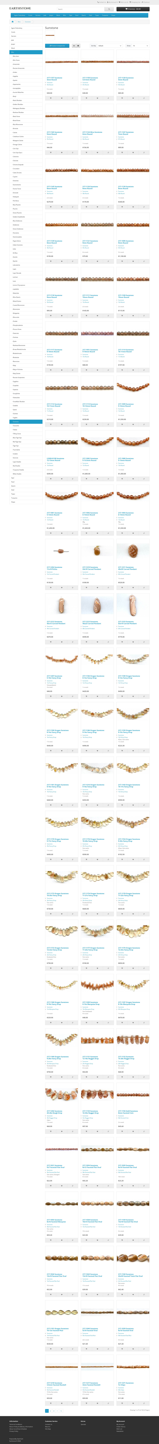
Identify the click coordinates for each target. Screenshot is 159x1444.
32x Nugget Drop (88, 1118)
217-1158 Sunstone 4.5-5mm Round (90, 79)
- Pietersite (15, 333)
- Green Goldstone (17, 229)
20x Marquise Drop (124, 1009)
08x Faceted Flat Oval (89, 1172)
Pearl (76, 15)
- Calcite (14, 132)
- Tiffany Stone (16, 434)
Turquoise (105, 15)
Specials (83, 1424)
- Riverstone (15, 361)
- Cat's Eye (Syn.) (16, 152)
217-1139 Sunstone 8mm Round (54, 242)
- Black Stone (15, 116)
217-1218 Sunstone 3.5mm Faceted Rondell (56, 1384)
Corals (30, 15)
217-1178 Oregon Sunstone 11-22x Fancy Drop (129, 894)
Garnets (37, 15)
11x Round (121, 357)
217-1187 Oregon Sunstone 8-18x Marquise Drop (129, 1003)
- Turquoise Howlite (17, 470)
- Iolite (13, 249)
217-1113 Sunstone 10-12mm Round (90, 405)
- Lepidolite (15, 289)
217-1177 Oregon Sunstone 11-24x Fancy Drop (93, 949)
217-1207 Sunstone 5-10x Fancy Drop (54, 677)
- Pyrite (13, 341)
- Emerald (14, 193)
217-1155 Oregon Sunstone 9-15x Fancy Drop (129, 731)
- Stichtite (14, 414)
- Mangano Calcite (17, 140)
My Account (120, 1424)
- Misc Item (15, 56)
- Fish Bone (15, 201)
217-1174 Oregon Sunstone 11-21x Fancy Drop (93, 894)
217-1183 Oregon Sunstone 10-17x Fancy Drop (129, 786)
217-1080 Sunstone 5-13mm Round (126, 459)
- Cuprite (14, 177)
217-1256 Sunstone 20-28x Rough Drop (54, 1112)
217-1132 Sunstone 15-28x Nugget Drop (126, 1058)
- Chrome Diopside (17, 165)
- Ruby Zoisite (15, 373)
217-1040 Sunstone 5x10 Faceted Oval (90, 1329)
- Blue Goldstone (16, 221)
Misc (64, 15)
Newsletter (120, 1431)
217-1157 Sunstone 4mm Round (54, 79)
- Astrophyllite (16, 88)
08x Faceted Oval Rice (124, 1335)
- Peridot (14, 321)
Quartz (84, 15)
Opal (70, 15)
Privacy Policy (13, 1431)
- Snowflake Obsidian (18, 401)
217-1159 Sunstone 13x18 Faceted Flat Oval (128, 1221)
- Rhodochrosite (16, 353)
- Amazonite (15, 64)
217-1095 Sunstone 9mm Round (126, 242)
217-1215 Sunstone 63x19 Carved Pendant (127, 622)
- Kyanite (14, 261)
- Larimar (14, 277)
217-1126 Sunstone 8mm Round (90, 187)
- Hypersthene (16, 241)
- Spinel (14, 410)
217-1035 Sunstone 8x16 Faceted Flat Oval (127, 1166)
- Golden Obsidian (17, 104)
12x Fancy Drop (51, 683)
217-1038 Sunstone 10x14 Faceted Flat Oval (92, 1221)
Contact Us (102, 2)
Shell (90, 15)
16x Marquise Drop (88, 1009)
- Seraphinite (15, 393)
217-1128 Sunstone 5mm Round (126, 79)
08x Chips (121, 1390)
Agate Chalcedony (19, 15)
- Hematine (15, 233)
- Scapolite (14, 385)
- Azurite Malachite (17, 92)
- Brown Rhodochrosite (18, 349)
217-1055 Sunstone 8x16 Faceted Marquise (56, 1221)
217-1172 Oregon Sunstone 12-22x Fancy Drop (58, 949)
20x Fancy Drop (51, 846)
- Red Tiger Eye (16, 442)
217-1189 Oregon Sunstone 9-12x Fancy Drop (129, 677)
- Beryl (13, 96)
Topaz (97, 15)
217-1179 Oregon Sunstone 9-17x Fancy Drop (58, 840)
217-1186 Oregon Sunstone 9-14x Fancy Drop (93, 731)
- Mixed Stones (16, 301)
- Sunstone (15, 422)
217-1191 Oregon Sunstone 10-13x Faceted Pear (58, 1329)
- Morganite (15, 313)
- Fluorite (14, 209)
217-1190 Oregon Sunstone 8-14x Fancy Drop (58, 731)
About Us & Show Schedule (18, 1429)
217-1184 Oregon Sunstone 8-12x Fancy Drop (93, 677)
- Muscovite (15, 317)
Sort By (93, 46)
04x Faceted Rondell (53, 1390)
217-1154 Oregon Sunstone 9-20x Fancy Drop (129, 840)
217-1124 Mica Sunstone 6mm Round (92, 133)
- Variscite (14, 458)
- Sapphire (14, 381)
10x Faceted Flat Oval (89, 1227)
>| (61, 1411)
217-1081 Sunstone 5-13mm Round (54, 514)
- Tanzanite (15, 426)
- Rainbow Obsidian (17, 112)
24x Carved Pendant (89, 574)
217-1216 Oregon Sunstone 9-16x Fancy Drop (93, 786)
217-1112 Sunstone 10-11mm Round (54, 405)
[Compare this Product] (72, 98)
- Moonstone (15, 309)
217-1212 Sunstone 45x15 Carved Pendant (56, 622)
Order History (120, 1427)
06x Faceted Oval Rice (89, 1335)
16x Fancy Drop (51, 737)
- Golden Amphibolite (18, 217)
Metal (58, 15)
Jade (45, 15)
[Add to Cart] (50, 98)
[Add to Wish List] (61, 98)
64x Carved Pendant (124, 628)
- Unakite (14, 454)
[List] (74, 46)
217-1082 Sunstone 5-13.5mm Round (90, 459)
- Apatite (14, 80)
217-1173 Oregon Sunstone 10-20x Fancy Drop (58, 894)
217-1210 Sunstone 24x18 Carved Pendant (92, 568)
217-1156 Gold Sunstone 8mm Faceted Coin (128, 1112)
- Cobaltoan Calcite (17, 136)
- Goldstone (15, 225)
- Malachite (15, 293)
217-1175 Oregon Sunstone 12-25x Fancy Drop (129, 949)
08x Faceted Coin (123, 1118)
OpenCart (20, 1439)
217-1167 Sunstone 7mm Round (126, 133)
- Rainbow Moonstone (18, 345)
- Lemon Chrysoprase (18, 285)
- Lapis (13, 269)
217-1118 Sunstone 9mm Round (54, 296)
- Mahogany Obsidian (18, 108)
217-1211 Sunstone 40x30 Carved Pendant (127, 568)
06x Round (86, 139)
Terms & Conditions (15, 1424)
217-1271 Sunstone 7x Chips (126, 1384)
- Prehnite (14, 337)
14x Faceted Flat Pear (53, 1335)
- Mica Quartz (15, 297)
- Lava (13, 281)
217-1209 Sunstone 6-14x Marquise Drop (91, 1003)
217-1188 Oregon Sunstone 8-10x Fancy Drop (58, 1003)
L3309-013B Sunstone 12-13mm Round (55, 459)
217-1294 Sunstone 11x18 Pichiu (54, 568)
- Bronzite (14, 128)
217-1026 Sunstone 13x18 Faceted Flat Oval (56, 1275)
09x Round (86, 248)
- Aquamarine (15, 84)
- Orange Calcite (16, 144)
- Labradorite (15, 265)
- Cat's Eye (14, 148)
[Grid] (78, 46)
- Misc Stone (15, 60)
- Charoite (14, 161)
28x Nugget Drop (123, 1064)
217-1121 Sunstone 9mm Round (90, 242)
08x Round (50, 193)
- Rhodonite (15, 357)
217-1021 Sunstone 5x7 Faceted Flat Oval (55, 1166)
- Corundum (15, 169)
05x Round (86, 85)
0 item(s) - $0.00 (134, 9)
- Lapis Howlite (16, 462)
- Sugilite (14, 418)
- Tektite (14, 430)
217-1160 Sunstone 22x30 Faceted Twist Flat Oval (130, 1275)
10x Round (86, 302)
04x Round (50, 85)
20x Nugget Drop (88, 1064)
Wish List (119, 1429)
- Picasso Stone (16, 329)
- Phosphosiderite (17, 325)
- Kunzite (14, 257)
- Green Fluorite (16, 213)
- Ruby (13, 365)
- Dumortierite (16, 185)
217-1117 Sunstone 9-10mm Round (54, 351)
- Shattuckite (15, 397)
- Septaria (14, 389)
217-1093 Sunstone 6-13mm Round (126, 514)
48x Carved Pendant (89, 628)
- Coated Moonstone (17, 305)
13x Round (50, 465)
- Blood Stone (15, 120)
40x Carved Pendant (124, 574)
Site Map (48, 1429)
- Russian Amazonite (17, 68)
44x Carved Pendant (53, 628)
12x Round (86, 411)
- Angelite (14, 76)
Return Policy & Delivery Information (21, 1427)
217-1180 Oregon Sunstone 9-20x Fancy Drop (58, 1058)
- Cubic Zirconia (16, 173)
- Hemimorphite (16, 237)
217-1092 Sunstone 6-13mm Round (90, 514)
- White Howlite (16, 474)
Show (128, 46)
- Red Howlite (15, 466)
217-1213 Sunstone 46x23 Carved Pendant (92, 622)
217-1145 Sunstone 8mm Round (54, 187)
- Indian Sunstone (17, 245)
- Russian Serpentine (18, 377)
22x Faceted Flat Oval (124, 1281)
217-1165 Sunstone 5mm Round (54, 133)
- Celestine (15, 157)
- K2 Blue (14, 253)
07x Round (121, 139)
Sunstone (28, 22)
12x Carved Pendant (53, 574)
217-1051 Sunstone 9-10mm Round (90, 351)
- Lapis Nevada (16, 273)
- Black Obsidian (16, 100)
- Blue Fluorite (16, 205)
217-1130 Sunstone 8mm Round (126, 187)
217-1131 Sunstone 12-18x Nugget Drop (91, 1058)
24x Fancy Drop (123, 900)
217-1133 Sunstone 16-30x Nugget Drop (91, 1112)
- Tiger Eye (15, 446)
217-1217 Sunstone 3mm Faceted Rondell (91, 1384)
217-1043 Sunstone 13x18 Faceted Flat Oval (92, 1275)
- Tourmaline (15, 450)
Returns (47, 1427)
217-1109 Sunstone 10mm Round (126, 296)
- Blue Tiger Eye (16, 438)
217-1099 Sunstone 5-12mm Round (126, 405)
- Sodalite (14, 406)
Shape (113, 15)
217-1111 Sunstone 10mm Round (90, 296)
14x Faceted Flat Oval (124, 1227)
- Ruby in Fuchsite (17, 369)
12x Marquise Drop (52, 1009)
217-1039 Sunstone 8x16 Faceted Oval (126, 1329)
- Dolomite (14, 181)
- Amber (14, 72)
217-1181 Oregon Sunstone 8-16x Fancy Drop (58, 786)
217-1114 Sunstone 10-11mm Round (126, 351)
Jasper (51, 15)
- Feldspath (15, 197)
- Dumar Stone (16, 189)
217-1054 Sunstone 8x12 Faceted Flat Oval (92, 1166)
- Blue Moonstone (17, 124)
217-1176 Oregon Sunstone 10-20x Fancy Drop (93, 840)
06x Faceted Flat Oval (53, 1172)
